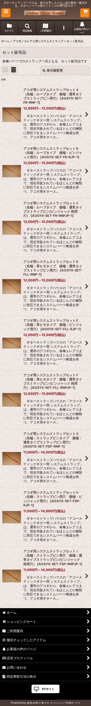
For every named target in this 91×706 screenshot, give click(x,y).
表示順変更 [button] (55, 70)
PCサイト (48, 689)
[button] (5, 12)
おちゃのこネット (38, 702)
